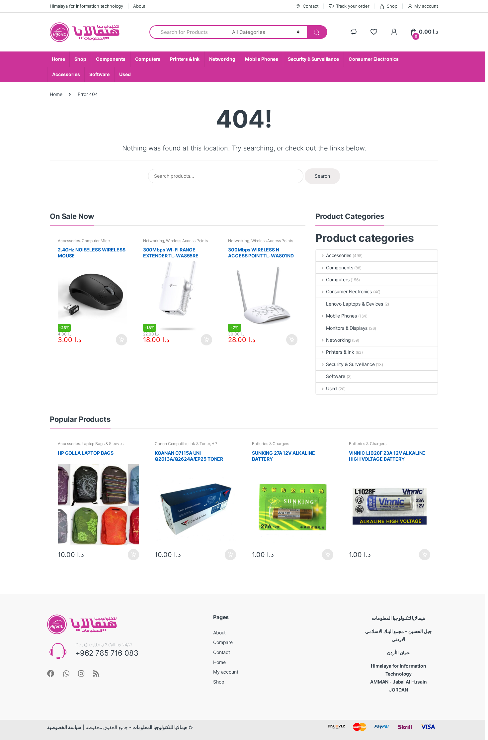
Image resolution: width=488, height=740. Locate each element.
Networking (222, 59)
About (139, 6)
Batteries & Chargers (270, 443)
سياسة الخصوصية (64, 727)
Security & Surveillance (313, 59)
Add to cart (121, 339)
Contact (311, 6)
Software (99, 74)
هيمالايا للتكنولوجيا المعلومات (159, 727)
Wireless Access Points (187, 240)
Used (124, 74)
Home (58, 59)
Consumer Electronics (374, 59)
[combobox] (186, 32)
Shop (392, 6)
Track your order (352, 6)
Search (322, 176)
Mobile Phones (261, 59)
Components (110, 59)
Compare (223, 642)
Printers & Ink (185, 59)
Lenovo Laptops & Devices (354, 304)
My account (426, 6)
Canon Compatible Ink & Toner (182, 443)
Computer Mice (96, 240)
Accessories (66, 74)
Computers (148, 59)
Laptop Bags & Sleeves (102, 443)
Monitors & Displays (346, 328)
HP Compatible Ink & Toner (186, 445)
